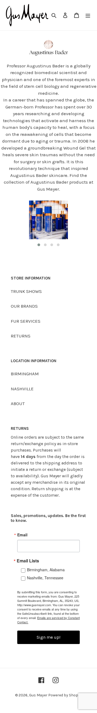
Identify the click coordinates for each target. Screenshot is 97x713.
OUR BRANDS (24, 306)
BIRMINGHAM (25, 373)
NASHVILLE (22, 388)
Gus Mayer (38, 695)
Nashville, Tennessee (45, 577)
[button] (39, 245)
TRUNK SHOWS (26, 291)
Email (22, 535)
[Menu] (87, 15)
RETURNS (20, 336)
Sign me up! (48, 637)
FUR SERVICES (25, 321)
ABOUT (18, 403)
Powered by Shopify (65, 695)
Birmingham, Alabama (46, 569)
